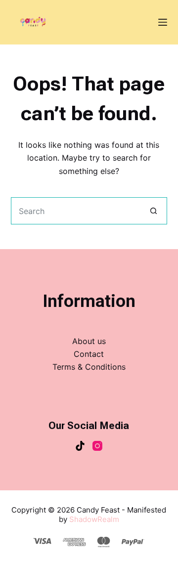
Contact (89, 354)
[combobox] (76, 210)
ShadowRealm (94, 519)
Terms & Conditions (89, 367)
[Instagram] (97, 446)
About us (89, 341)
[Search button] (153, 211)
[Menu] (162, 22)
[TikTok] (80, 446)
